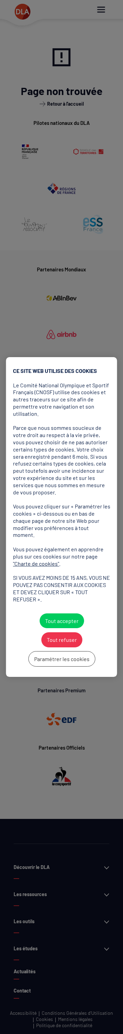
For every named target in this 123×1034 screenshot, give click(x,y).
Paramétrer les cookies (61, 659)
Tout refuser (61, 640)
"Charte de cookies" (36, 563)
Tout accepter (61, 621)
